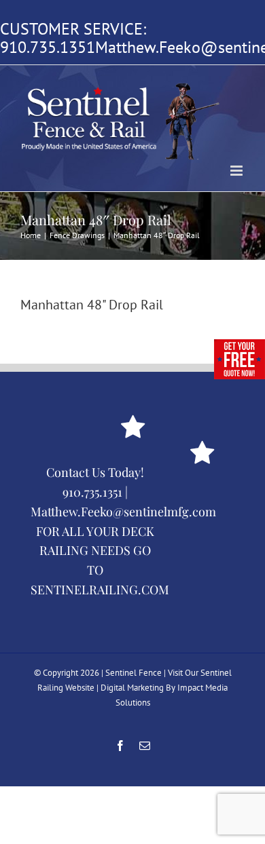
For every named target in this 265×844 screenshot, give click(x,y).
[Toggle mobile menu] (237, 171)
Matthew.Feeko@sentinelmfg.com (123, 511)
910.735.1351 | (95, 492)
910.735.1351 (47, 47)
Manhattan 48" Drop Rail (91, 304)
